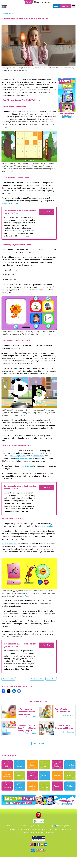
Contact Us (19, 829)
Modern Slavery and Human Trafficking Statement (38, 832)
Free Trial (46, 212)
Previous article (37, 679)
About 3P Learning (26, 826)
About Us (15, 826)
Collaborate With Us (30, 829)
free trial (10, 171)
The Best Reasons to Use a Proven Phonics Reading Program (27, 728)
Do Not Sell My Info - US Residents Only (60, 829)
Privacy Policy (47, 826)
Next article (51, 679)
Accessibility (42, 829)
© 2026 (9, 826)
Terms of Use (37, 826)
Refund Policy (10, 829)
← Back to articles (8, 14)
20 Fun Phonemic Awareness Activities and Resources (26, 711)
